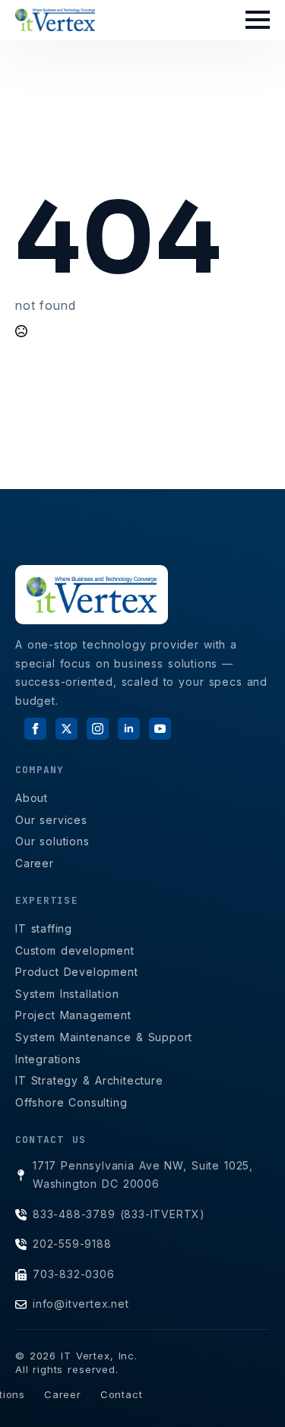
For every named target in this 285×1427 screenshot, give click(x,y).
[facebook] (35, 729)
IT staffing (43, 928)
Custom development (75, 950)
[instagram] (98, 729)
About (31, 797)
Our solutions (52, 841)
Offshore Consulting (71, 1102)
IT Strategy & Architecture (89, 1080)
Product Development (76, 971)
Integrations (48, 1059)
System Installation (67, 993)
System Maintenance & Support (103, 1037)
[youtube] (160, 729)
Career (34, 863)
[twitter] (66, 729)
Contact (121, 1394)
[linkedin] (129, 729)
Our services (51, 819)
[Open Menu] (257, 20)
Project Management (73, 1015)
